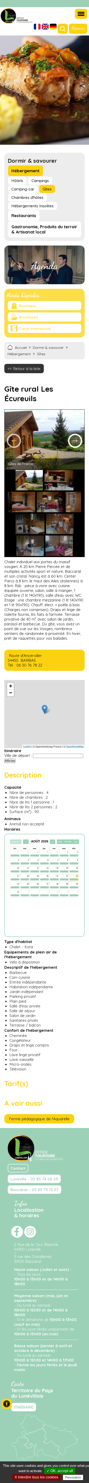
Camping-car (22, 189)
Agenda (44, 266)
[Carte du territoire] (44, 1458)
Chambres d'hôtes (27, 197)
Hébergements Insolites (32, 205)
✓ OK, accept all (60, 1471)
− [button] (10, 693)
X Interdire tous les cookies (36, 1477)
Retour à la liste (26, 368)
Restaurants (23, 215)
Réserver (78, 27)
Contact (18, 1168)
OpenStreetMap (75, 746)
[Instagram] (83, 4)
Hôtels (17, 180)
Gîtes (47, 189)
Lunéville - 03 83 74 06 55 (34, 1178)
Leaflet (27, 746)
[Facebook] (77, 4)
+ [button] (10, 686)
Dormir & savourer (48, 347)
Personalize (73, 1477)
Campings (40, 180)
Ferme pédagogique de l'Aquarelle (39, 1118)
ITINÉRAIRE (23, 1407)
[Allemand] (53, 27)
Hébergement (25, 170)
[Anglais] (45, 27)
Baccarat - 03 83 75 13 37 (34, 1189)
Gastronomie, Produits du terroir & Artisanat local (44, 229)
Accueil (21, 347)
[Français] (37, 27)
